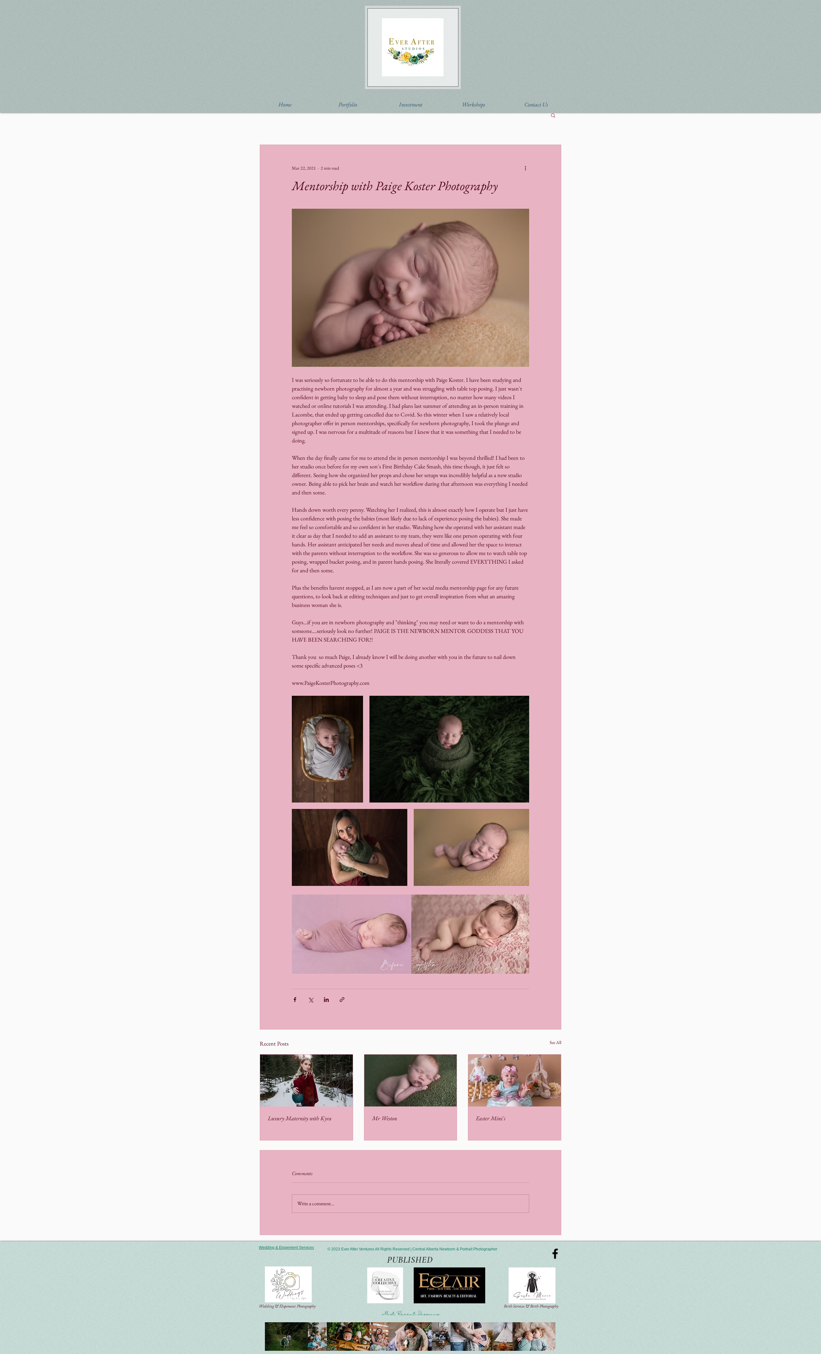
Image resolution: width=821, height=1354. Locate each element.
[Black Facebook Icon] (555, 1253)
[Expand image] (327, 749)
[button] (347, 104)
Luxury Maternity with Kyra (300, 1118)
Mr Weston (384, 1118)
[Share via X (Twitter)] (311, 1000)
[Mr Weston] (410, 1080)
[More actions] (525, 168)
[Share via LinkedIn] (326, 1000)
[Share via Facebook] (295, 1000)
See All (555, 1042)
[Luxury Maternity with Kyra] (306, 1080)
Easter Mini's (490, 1118)
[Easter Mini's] (514, 1080)
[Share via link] (342, 1000)
